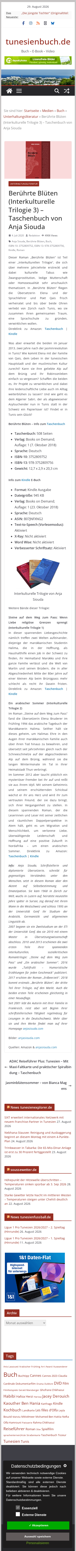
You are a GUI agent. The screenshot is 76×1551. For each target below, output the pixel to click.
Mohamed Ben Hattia (48, 1416)
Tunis (25, 1441)
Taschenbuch (54, 329)
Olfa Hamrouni (12, 1422)
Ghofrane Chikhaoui (52, 1390)
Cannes (35, 1375)
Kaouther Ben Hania (21, 1403)
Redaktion (34, 235)
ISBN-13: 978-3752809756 (49, 246)
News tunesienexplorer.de (31, 1107)
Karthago (46, 1403)
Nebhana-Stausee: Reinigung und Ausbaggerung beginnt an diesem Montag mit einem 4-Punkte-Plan (37, 1137)
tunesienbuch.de (38, 41)
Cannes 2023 (49, 1376)
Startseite (31, 110)
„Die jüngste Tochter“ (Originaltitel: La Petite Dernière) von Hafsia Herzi (45, 15)
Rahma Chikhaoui (43, 1422)
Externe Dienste (34, 1515)
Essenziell (29, 1508)
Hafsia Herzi (24, 1396)
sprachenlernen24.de (14, 1435)
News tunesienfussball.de (31, 1217)
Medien (48, 110)
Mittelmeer (28, 1416)
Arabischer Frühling (29, 1366)
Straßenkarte (33, 1435)
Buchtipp (23, 1376)
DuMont (48, 1383)
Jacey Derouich (55, 1396)
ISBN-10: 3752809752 (21, 246)
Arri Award (46, 1366)
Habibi (9, 1396)
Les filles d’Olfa (46, 1410)
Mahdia (16, 1416)
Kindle (12, 250)
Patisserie (27, 1422)
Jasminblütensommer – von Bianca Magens (36, 1085)
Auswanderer (60, 1366)
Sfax (38, 1429)
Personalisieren (37, 1543)
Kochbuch (12, 1410)
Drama (40, 1383)
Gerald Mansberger (29, 1390)
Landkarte (28, 1410)
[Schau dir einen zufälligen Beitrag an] (67, 91)
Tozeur (62, 1435)
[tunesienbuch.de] (9, 91)
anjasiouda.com (33, 1028)
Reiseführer (14, 1428)
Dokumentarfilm (26, 1383)
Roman (21, 250)
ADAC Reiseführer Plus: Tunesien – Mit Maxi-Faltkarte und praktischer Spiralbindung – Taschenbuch (40, 1067)
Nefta (65, 1416)
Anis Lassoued (10, 1366)
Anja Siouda (18, 241)
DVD (58, 1383)
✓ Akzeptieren (38, 1525)
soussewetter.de (23, 1169)
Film (66, 1383)
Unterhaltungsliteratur (20, 116)
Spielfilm (48, 1429)
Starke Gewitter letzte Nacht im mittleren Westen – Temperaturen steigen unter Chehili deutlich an (37, 1199)
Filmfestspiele (10, 1390)
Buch (60, 110)
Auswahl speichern (37, 1536)
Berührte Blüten (35, 241)
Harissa (38, 1396)
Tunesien (11, 1441)
